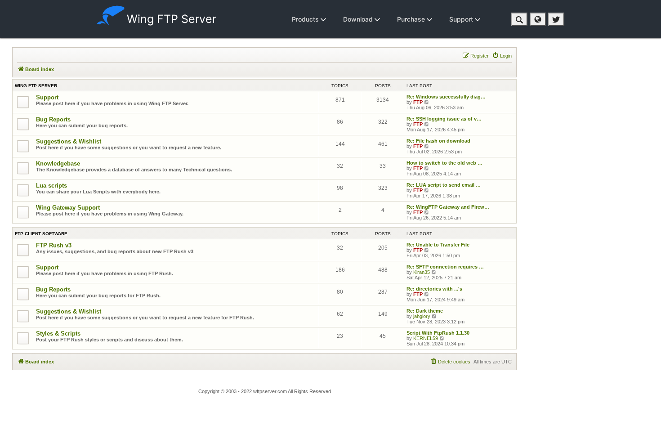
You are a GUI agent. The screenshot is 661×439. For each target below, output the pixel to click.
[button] (519, 19)
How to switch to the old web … (444, 163)
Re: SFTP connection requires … (445, 266)
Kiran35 (421, 272)
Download (359, 19)
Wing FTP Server (171, 19)
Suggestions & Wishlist (68, 141)
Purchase (412, 19)
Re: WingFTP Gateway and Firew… (447, 207)
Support (462, 19)
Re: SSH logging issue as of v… (444, 118)
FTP (418, 102)
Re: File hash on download (438, 140)
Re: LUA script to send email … (443, 185)
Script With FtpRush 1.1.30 (437, 333)
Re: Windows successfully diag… (446, 96)
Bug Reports (53, 119)
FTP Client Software (41, 233)
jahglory (421, 316)
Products (306, 19)
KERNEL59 (425, 338)
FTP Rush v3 (53, 245)
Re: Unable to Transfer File (437, 244)
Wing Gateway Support (68, 207)
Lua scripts (51, 185)
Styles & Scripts (58, 333)
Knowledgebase (58, 163)
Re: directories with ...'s (434, 288)
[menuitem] (502, 55)
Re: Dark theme (424, 311)
